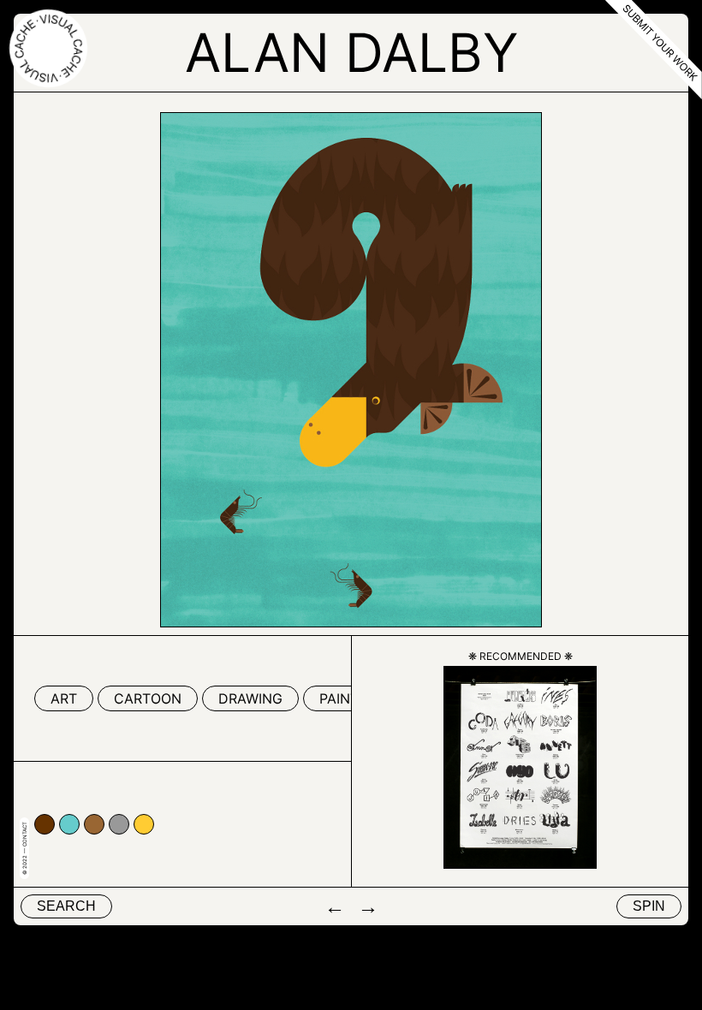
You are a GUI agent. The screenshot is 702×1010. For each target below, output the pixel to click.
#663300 (44, 824)
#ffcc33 (144, 824)
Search (66, 906)
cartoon (147, 698)
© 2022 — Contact (24, 848)
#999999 (119, 824)
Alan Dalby (351, 53)
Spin (649, 906)
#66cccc (69, 824)
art (64, 698)
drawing (250, 698)
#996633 (94, 824)
